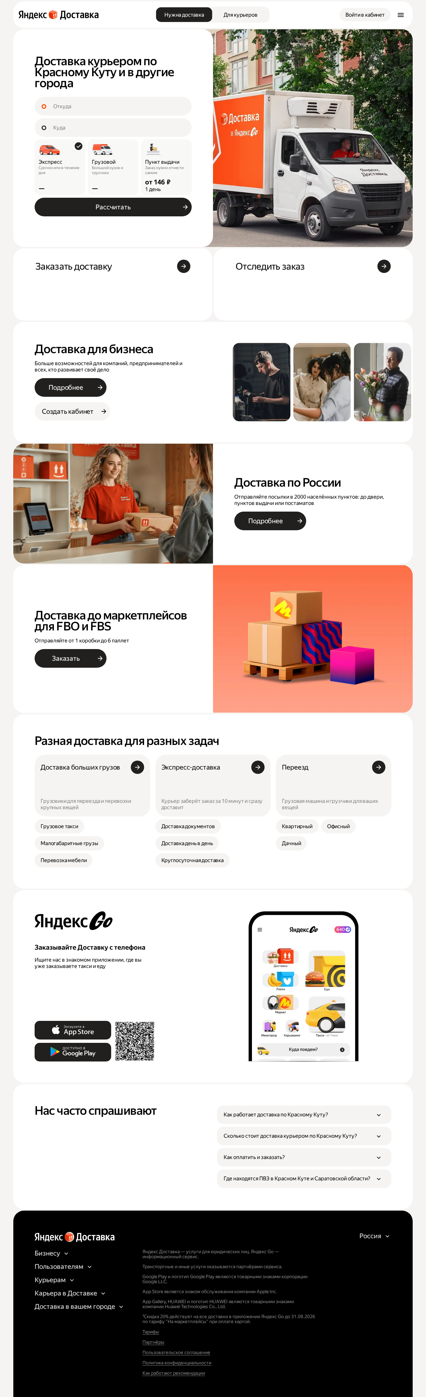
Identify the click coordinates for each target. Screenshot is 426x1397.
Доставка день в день (187, 843)
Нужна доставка (184, 15)
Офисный (338, 826)
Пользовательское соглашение (176, 1352)
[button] (304, 1114)
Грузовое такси (59, 826)
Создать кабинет (68, 411)
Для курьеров (241, 15)
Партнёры (153, 1342)
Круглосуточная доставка (192, 860)
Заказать (66, 658)
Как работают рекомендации (173, 1373)
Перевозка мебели (64, 860)
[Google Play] (73, 1052)
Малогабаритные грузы (69, 843)
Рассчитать (113, 207)
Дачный (291, 843)
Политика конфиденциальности (176, 1362)
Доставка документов (188, 826)
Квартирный (297, 826)
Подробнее (66, 387)
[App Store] (73, 1030)
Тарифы (150, 1331)
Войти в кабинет (365, 15)
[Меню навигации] (400, 14)
